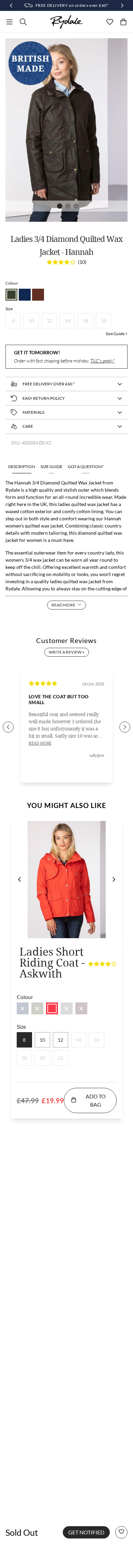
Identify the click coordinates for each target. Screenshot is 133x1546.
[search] (23, 21)
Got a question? (85, 466)
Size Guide (51, 466)
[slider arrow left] (8, 727)
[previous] (19, 879)
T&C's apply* (102, 361)
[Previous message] (10, 5)
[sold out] (23, 1008)
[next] (114, 879)
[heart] (110, 21)
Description (21, 466)
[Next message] (122, 5)
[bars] (9, 21)
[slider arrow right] (124, 727)
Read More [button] (40, 743)
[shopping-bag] (123, 21)
